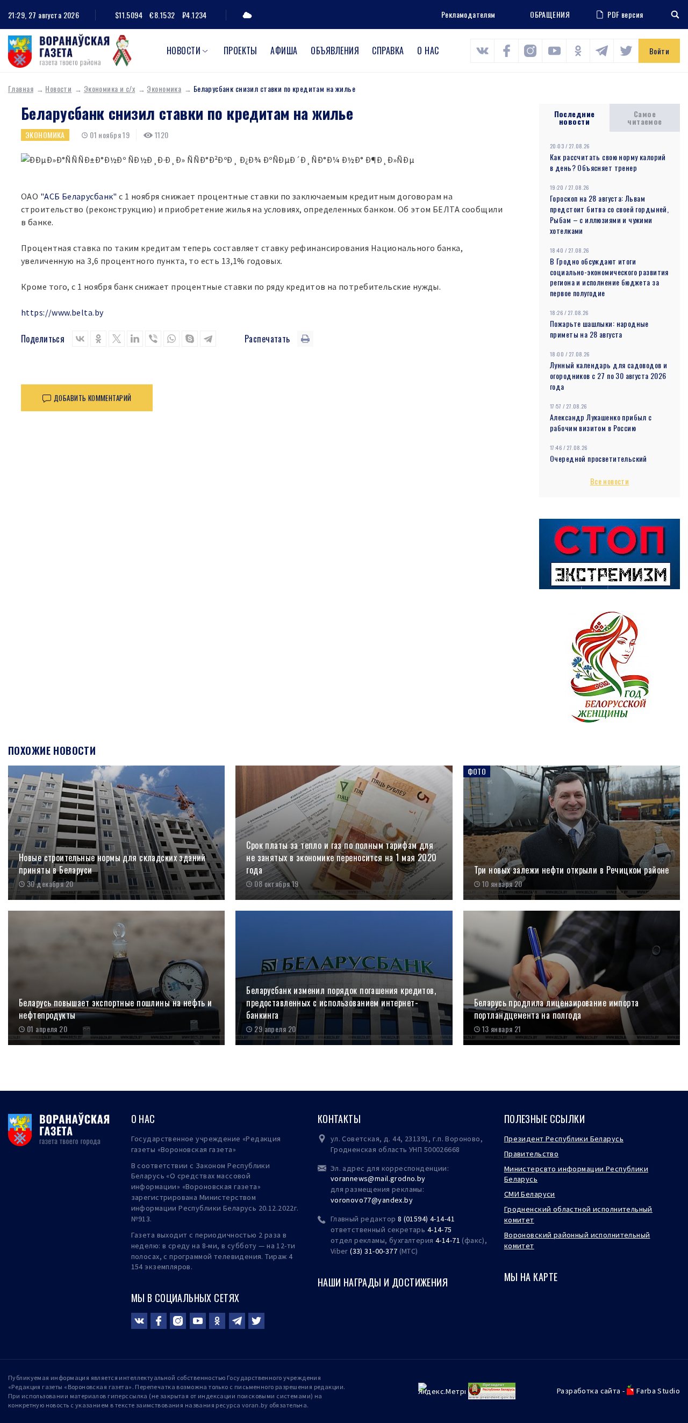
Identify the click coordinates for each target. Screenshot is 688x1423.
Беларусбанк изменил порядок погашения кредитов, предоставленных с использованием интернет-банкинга (341, 1002)
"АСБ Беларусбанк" (78, 196)
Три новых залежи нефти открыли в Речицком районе (571, 870)
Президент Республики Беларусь (564, 1138)
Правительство (531, 1154)
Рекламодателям (468, 14)
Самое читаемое (644, 117)
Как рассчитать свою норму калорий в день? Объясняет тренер (608, 162)
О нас (428, 50)
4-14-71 (447, 1240)
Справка (388, 50)
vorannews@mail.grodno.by (378, 1178)
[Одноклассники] (98, 339)
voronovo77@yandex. (368, 1200)
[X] (117, 339)
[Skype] (190, 339)
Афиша (283, 50)
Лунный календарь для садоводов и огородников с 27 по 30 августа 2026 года (608, 375)
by (408, 1200)
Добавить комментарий (92, 397)
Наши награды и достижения (383, 1282)
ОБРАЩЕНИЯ (550, 14)
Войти (659, 50)
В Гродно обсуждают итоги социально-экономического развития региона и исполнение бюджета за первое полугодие (609, 277)
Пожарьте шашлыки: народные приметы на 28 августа (599, 329)
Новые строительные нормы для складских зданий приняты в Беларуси (112, 864)
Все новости (609, 481)
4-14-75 (439, 1229)
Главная (20, 88)
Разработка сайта (589, 1391)
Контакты (339, 1119)
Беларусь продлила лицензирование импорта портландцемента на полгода (556, 1009)
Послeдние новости (574, 117)
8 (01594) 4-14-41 (426, 1219)
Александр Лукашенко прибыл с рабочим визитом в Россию (601, 422)
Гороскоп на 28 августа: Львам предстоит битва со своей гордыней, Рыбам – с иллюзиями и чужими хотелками (609, 214)
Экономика (164, 88)
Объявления (335, 50)
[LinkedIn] (135, 339)
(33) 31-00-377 (373, 1251)
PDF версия (625, 14)
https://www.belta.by (62, 312)
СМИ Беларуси (529, 1194)
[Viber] (153, 339)
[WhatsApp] (171, 339)
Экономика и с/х (109, 88)
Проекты (240, 50)
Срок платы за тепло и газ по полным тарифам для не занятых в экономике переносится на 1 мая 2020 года (341, 857)
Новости (183, 50)
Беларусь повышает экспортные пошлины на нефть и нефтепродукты (115, 1009)
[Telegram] (208, 339)
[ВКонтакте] (80, 339)
